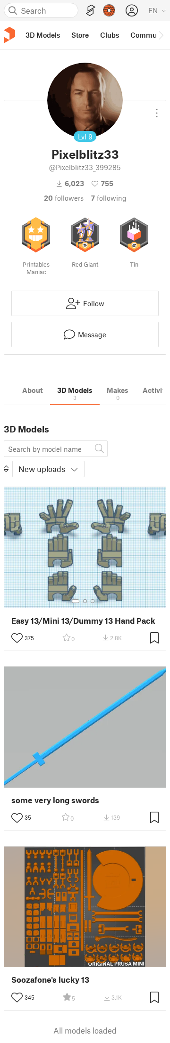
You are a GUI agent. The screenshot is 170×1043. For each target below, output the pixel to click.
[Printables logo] (9, 35)
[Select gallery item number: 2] (85, 601)
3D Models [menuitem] (43, 35)
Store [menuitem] (80, 35)
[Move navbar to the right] (160, 35)
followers (64, 198)
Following (109, 198)
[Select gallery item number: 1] (75, 601)
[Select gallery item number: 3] (92, 601)
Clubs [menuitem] (109, 35)
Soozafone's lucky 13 (50, 979)
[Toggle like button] (17, 638)
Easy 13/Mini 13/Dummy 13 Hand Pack (83, 620)
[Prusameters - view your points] (109, 10)
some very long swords (55, 800)
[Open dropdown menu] (156, 109)
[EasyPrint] (91, 10)
